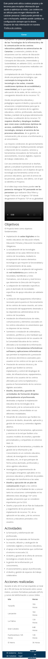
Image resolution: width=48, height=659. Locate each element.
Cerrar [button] (24, 35)
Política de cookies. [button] (13, 28)
